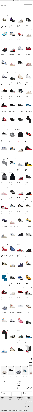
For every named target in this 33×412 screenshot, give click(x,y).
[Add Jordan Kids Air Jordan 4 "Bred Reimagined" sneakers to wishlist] (23, 101)
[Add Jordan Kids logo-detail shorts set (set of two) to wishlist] (7, 273)
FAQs (12, 393)
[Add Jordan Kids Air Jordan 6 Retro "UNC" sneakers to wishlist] (7, 58)
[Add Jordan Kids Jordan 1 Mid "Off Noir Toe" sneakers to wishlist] (31, 15)
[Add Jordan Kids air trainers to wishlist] (23, 345)
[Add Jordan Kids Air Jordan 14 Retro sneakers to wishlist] (31, 330)
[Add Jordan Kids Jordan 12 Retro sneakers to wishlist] (7, 101)
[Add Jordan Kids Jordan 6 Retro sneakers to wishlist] (31, 244)
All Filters (2, 12)
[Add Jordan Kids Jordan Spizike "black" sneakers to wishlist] (15, 101)
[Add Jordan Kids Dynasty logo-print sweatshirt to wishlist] (23, 129)
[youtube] (30, 406)
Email (17, 382)
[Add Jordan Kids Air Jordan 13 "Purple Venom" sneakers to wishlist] (15, 15)
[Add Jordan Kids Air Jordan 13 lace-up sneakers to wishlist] (15, 44)
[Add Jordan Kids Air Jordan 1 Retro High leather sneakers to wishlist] (23, 15)
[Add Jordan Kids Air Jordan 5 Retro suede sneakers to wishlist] (7, 302)
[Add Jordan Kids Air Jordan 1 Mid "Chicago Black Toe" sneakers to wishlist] (7, 201)
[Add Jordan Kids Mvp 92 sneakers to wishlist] (15, 72)
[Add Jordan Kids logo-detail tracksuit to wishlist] (31, 115)
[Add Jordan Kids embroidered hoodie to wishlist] (15, 172)
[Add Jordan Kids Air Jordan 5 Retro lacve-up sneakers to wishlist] (31, 316)
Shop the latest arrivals (17, 0)
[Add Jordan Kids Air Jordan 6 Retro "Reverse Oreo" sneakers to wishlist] (31, 72)
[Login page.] (28, 2)
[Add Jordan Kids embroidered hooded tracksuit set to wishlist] (7, 158)
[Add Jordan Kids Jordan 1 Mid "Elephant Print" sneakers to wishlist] (15, 187)
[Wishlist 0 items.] (30, 2)
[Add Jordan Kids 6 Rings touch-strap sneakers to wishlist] (31, 187)
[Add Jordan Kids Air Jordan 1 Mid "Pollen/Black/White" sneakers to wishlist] (23, 201)
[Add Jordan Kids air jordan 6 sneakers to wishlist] (7, 44)
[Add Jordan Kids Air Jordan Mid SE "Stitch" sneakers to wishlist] (7, 316)
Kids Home (2, 5)
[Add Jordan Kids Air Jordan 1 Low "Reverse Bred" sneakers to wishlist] (23, 244)
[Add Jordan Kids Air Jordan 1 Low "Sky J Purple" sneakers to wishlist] (7, 216)
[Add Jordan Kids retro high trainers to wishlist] (7, 29)
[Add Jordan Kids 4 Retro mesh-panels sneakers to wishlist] (31, 29)
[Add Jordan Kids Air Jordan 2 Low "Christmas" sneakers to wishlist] (23, 115)
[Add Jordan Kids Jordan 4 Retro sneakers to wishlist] (31, 58)
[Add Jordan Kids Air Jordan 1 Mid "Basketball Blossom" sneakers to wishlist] (31, 259)
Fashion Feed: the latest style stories (28, 403)
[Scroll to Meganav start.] (22, 4)
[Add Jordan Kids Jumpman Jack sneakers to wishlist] (15, 115)
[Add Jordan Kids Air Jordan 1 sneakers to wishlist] (23, 86)
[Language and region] (27, 2)
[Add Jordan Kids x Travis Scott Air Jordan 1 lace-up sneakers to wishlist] (15, 58)
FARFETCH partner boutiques (12, 399)
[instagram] (25, 406)
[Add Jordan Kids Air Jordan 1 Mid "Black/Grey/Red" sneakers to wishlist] (7, 129)
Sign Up (18, 385)
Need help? (24, 393)
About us (10, 398)
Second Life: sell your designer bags (28, 401)
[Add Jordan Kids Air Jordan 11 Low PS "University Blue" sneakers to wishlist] (23, 158)
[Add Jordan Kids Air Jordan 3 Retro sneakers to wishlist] (7, 144)
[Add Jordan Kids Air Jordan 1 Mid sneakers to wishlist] (23, 316)
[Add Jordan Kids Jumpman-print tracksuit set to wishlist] (7, 330)
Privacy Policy (27, 387)
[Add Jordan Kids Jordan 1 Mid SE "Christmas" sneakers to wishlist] (31, 129)
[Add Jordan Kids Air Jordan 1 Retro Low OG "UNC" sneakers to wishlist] (15, 158)
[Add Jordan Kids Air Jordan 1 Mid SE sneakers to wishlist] (15, 287)
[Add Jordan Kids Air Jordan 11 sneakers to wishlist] (23, 44)
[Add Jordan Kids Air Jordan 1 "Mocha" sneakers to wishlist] (31, 201)
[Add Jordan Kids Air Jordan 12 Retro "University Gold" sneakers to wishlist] (31, 158)
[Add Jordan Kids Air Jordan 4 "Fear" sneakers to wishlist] (23, 58)
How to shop (3, 393)
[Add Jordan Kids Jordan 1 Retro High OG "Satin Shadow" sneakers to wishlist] (23, 216)
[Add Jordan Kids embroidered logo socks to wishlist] (23, 302)
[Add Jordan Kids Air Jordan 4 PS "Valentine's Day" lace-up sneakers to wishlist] (31, 86)
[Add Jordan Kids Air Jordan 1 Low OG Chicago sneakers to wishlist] (31, 44)
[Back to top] (31, 359)
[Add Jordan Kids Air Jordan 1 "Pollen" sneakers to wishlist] (31, 273)
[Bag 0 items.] (31, 2)
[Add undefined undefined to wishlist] (6, 366)
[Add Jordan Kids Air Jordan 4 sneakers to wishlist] (23, 259)
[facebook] (28, 406)
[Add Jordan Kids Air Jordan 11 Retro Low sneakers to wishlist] (15, 259)
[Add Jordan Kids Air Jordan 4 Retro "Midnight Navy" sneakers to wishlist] (7, 72)
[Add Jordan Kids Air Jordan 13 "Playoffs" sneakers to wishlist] (15, 86)
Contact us (2, 398)
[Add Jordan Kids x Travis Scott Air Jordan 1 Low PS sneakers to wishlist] (15, 216)
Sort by (30, 12)
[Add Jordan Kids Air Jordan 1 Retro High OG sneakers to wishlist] (15, 330)
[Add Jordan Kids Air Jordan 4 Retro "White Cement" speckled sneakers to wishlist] (31, 230)
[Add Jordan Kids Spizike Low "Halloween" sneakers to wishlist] (7, 86)
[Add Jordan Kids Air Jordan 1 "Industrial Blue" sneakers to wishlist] (31, 101)
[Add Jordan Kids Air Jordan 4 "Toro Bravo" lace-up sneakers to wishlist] (23, 172)
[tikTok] (27, 406)
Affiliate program (18, 398)
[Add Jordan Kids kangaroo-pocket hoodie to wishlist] (7, 172)
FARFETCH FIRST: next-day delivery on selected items (28, 398)
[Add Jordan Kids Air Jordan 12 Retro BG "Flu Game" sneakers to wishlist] (31, 144)
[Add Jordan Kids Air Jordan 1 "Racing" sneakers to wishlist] (23, 273)
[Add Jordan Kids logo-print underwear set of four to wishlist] (31, 345)
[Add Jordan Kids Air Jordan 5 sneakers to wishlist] (15, 129)
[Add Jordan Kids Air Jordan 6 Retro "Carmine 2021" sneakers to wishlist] (7, 115)
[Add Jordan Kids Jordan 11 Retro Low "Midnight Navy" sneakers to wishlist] (15, 230)
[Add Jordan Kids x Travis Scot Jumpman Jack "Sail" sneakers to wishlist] (31, 302)
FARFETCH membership (19, 399)
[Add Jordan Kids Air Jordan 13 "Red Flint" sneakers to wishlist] (23, 29)
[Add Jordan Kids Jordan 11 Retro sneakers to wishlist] (23, 230)
